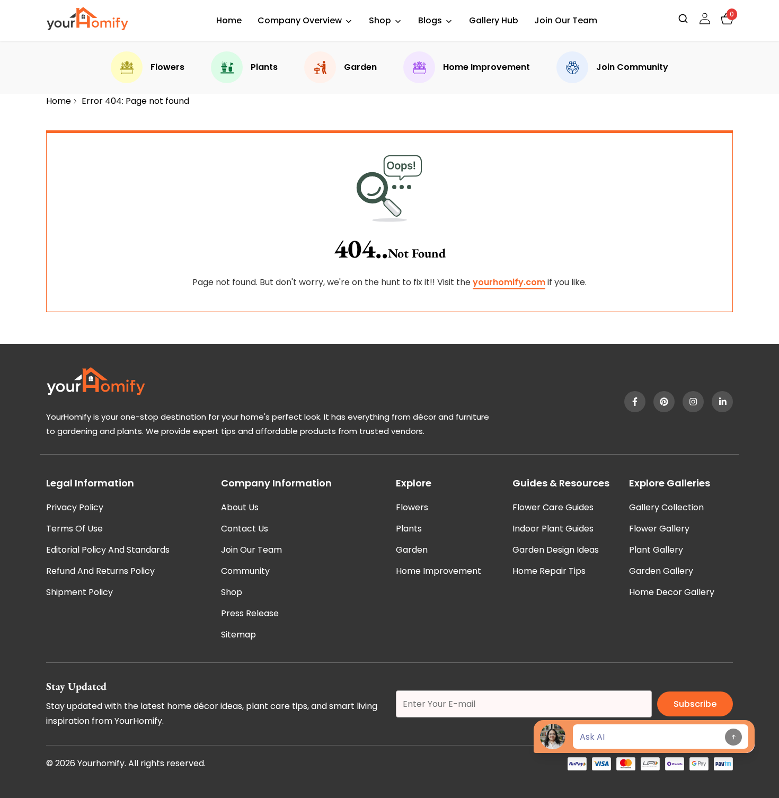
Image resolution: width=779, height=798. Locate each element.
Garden (360, 67)
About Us (240, 507)
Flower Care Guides (553, 507)
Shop (380, 20)
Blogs (430, 20)
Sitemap (238, 634)
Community (245, 571)
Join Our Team (565, 20)
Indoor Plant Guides (553, 528)
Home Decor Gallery (671, 592)
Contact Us (244, 528)
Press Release (250, 613)
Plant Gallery (656, 550)
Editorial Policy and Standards (108, 550)
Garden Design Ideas (555, 550)
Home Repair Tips (549, 571)
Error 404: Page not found (135, 101)
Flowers (167, 67)
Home (229, 20)
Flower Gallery (659, 528)
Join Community (632, 67)
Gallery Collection (666, 507)
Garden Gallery (661, 571)
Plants (264, 67)
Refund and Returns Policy (100, 571)
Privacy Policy (74, 507)
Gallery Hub (493, 20)
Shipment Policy (79, 592)
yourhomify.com (509, 282)
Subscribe (695, 704)
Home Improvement (486, 67)
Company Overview (300, 20)
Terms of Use (74, 528)
